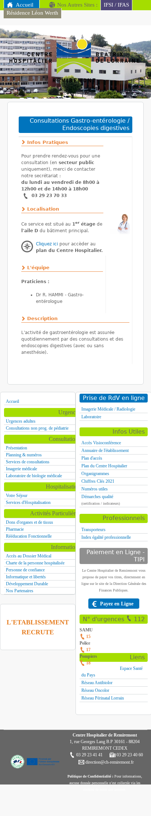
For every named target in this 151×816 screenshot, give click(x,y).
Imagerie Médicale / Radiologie (108, 409)
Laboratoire (91, 416)
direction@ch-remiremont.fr (109, 762)
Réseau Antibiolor (97, 682)
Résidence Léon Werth (32, 13)
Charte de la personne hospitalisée (35, 562)
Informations (65, 547)
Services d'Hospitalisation (28, 502)
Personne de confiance (25, 569)
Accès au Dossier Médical (28, 556)
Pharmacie (15, 529)
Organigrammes (95, 473)
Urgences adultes (21, 421)
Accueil (24, 5)
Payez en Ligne (116, 604)
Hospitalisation (63, 486)
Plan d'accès (91, 458)
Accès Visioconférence (101, 442)
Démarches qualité (97, 496)
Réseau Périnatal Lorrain (102, 698)
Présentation (16, 447)
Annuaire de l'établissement (105, 450)
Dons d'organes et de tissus (29, 522)
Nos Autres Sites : (77, 5)
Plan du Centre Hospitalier (104, 465)
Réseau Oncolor (95, 690)
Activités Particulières (55, 513)
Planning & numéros (24, 454)
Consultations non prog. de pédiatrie (37, 428)
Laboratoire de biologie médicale (34, 475)
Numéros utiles (94, 489)
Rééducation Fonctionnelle (29, 536)
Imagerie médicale (21, 468)
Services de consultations (27, 461)
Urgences (69, 412)
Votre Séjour (16, 495)
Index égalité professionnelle (106, 537)
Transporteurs (93, 529)
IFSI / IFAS (116, 5)
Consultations (64, 439)
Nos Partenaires (19, 590)
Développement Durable (27, 583)
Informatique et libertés (26, 576)
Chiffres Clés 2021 (97, 481)
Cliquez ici (47, 243)
